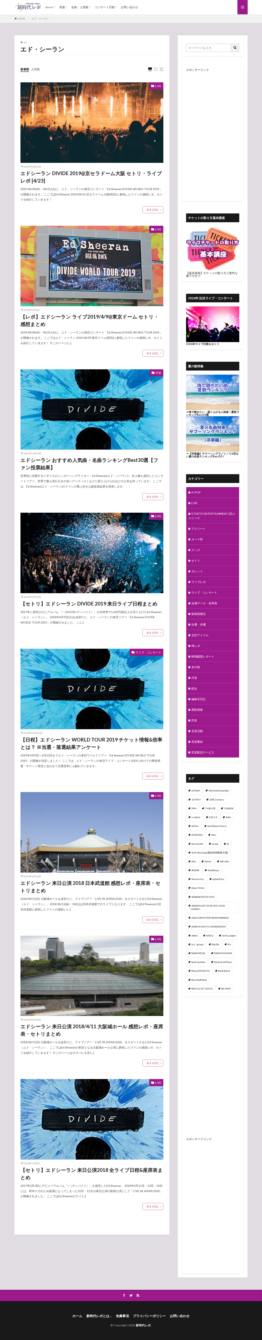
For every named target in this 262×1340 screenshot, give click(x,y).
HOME (21, 18)
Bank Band (224, 970)
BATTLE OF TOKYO (202, 988)
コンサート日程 (105, 7)
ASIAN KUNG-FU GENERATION (208, 926)
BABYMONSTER (223, 953)
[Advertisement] (212, 132)
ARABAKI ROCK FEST (203, 896)
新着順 (24, 69)
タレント (197, 571)
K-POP (196, 492)
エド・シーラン (40, 18)
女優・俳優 (198, 624)
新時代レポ (143, 1325)
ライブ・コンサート (148, 652)
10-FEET (196, 799)
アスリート (198, 528)
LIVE (158, 86)
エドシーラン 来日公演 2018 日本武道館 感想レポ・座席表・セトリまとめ (90, 886)
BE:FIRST (226, 988)
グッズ (195, 550)
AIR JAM (224, 861)
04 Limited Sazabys (219, 790)
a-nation (195, 817)
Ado (213, 834)
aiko (193, 861)
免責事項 (122, 1316)
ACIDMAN (197, 834)
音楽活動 (197, 731)
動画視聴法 (198, 614)
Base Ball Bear (199, 979)
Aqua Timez (197, 887)
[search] (235, 48)
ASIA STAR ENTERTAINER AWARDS (210, 917)
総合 (194, 688)
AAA (228, 817)
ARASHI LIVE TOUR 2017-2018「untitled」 (206, 907)
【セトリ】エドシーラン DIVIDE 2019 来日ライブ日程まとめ (89, 604)
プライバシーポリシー (149, 1316)
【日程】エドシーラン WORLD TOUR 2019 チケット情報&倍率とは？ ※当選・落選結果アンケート (91, 743)
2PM (193, 808)
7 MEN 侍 (210, 808)
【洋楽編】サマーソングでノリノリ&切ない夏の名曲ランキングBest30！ (212, 455)
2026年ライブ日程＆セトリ (202, 344)
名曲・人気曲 (79, 7)
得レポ (195, 645)
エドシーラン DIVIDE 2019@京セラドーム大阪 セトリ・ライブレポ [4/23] (91, 177)
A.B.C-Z (213, 817)
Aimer (207, 861)
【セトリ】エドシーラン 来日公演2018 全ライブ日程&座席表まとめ (91, 1173)
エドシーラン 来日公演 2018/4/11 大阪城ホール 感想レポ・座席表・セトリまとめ (91, 1030)
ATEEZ (209, 935)
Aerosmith (197, 843)
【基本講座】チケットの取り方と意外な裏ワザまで (212, 274)
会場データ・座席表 (204, 603)
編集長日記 (198, 699)
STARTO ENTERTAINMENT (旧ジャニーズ (211, 516)
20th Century (216, 799)
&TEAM (195, 790)
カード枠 (197, 539)
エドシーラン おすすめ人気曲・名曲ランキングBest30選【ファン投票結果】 (89, 463)
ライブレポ (198, 582)
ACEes (195, 826)
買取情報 (197, 709)
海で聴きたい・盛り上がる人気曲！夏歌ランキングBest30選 (212, 413)
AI (228, 843)
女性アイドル (200, 635)
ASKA (194, 935)
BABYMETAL (198, 953)
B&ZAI (215, 944)
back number (198, 962)
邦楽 (62, 7)
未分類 (195, 667)
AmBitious (213, 870)
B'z (229, 944)
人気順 (35, 69)
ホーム (77, 1316)
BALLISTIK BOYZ (200, 970)
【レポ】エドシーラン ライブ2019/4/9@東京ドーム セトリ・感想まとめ (89, 320)
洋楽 (158, 372)
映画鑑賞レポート (202, 656)
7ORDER (228, 808)
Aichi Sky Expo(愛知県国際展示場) (209, 852)
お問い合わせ (129, 7)
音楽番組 (197, 741)
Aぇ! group (197, 944)
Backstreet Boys (223, 962)
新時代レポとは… (99, 1316)
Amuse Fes (197, 879)
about (49, 7)
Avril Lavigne (229, 935)
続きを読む (153, 209)
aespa (215, 843)
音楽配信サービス (202, 752)
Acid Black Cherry (217, 826)
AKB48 (195, 870)
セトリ (195, 560)
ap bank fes (218, 879)
